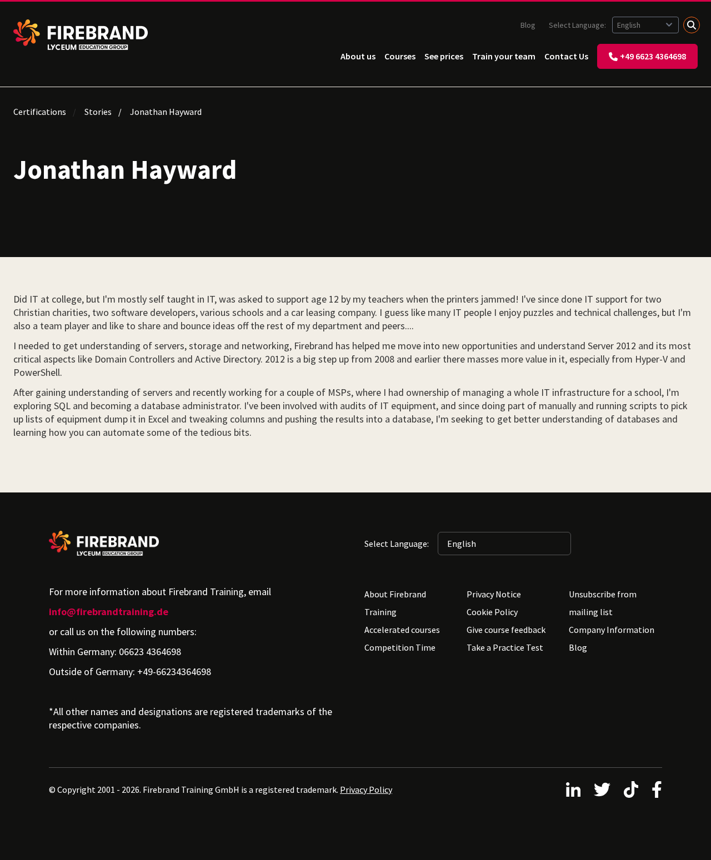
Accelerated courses (402, 629)
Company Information (611, 629)
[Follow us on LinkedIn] (573, 789)
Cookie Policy (492, 611)
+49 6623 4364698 (653, 56)
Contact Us (566, 56)
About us (358, 56)
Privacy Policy (366, 789)
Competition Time (399, 647)
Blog (527, 25)
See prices (443, 56)
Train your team (503, 56)
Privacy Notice (494, 594)
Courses (399, 56)
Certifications (39, 111)
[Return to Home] (80, 34)
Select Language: (578, 25)
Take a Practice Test (505, 647)
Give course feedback (506, 629)
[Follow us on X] (602, 789)
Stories (98, 111)
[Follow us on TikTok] (631, 789)
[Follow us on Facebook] (657, 789)
